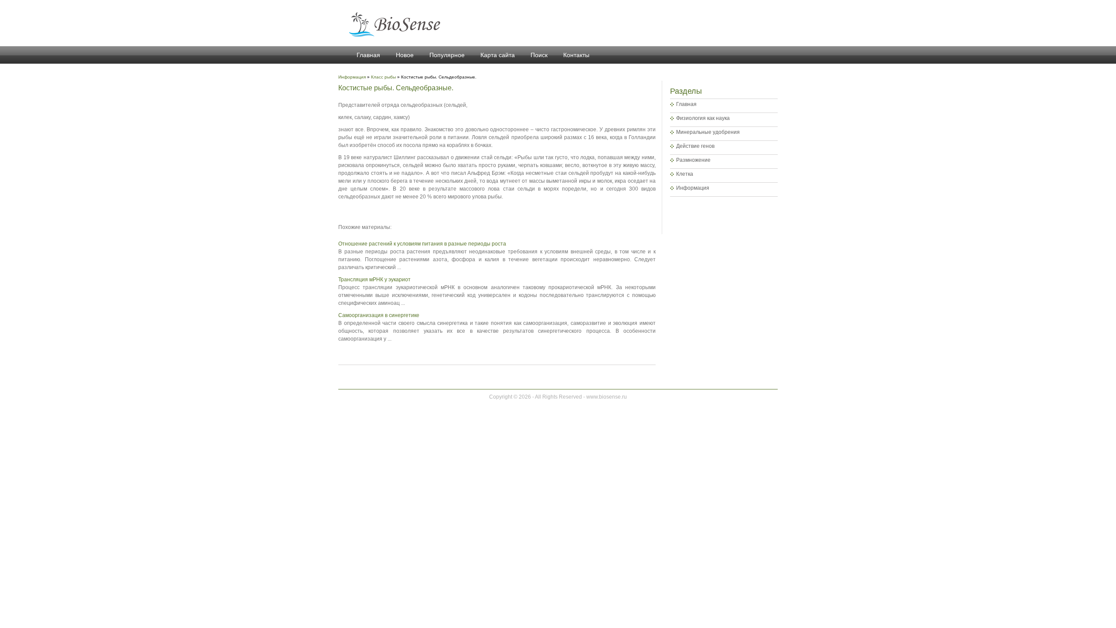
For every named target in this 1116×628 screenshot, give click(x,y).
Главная (368, 54)
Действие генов (695, 146)
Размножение (693, 160)
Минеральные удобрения (708, 132)
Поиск (539, 54)
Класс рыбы (383, 77)
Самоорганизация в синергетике (378, 315)
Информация (692, 188)
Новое (405, 54)
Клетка (684, 174)
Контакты (576, 54)
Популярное (447, 54)
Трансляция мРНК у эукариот (374, 279)
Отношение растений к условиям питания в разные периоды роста (422, 244)
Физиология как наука (703, 118)
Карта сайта (497, 54)
